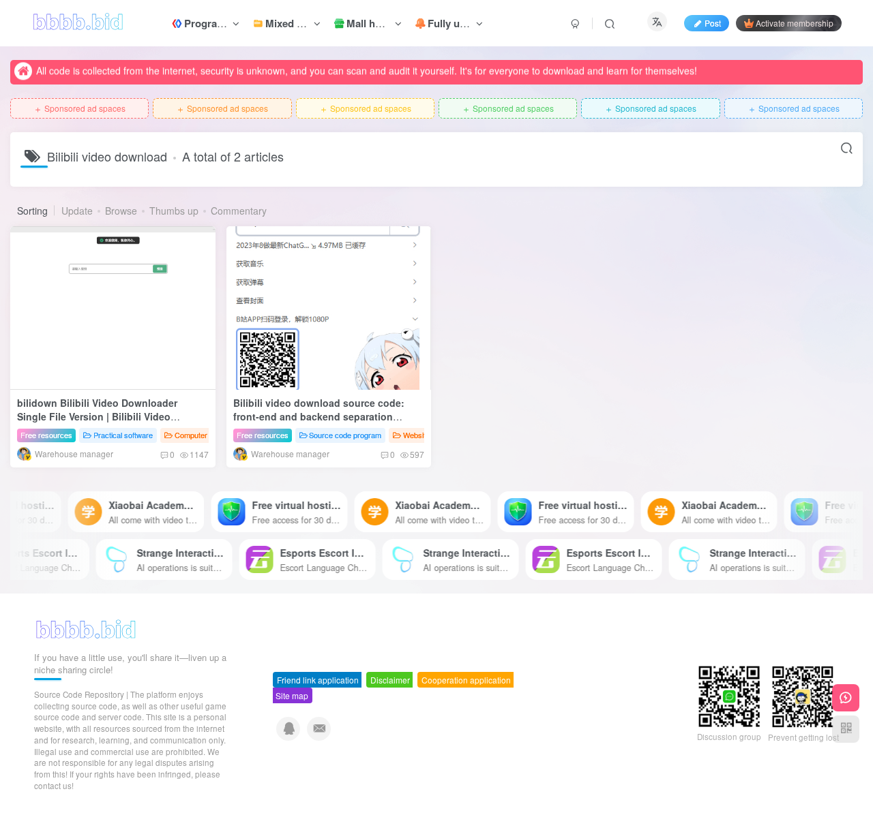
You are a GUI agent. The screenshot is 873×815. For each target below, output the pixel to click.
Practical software (123, 434)
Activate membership (794, 23)
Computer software (206, 434)
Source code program (345, 434)
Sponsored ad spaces (79, 108)
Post (713, 23)
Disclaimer (390, 680)
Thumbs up (173, 210)
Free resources (46, 434)
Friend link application (318, 680)
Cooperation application (466, 680)
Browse (121, 210)
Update (77, 210)
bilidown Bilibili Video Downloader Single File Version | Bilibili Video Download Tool (97, 416)
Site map (292, 695)
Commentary (239, 210)
